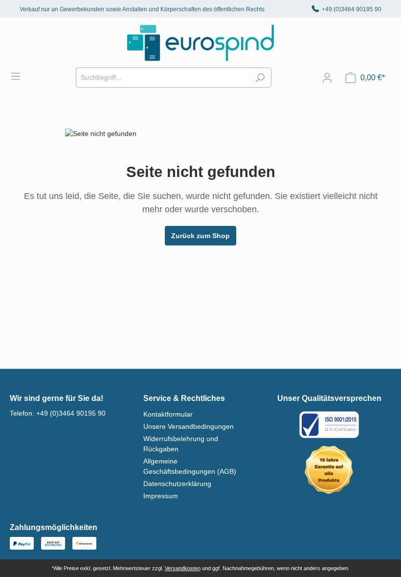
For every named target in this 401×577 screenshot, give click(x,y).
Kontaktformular (168, 414)
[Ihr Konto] (327, 78)
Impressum (160, 496)
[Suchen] (259, 77)
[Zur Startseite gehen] (200, 43)
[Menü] (20, 76)
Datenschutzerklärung (177, 484)
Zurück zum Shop (200, 236)
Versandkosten (182, 568)
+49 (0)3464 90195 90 (351, 9)
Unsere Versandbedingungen (188, 426)
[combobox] (162, 77)
